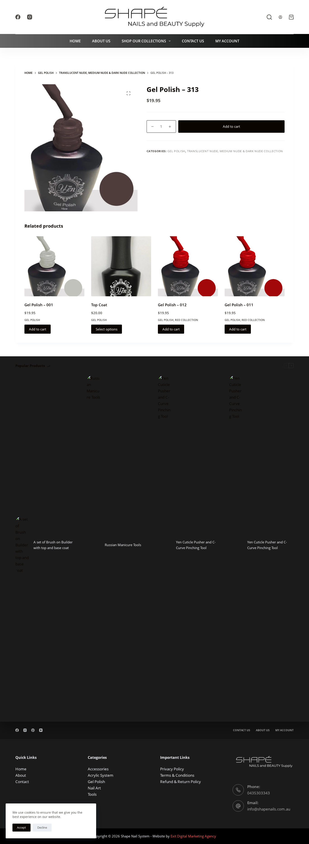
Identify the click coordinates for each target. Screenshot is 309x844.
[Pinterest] (33, 730)
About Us (101, 41)
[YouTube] (41, 730)
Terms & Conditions (177, 775)
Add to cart (231, 126)
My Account (227, 41)
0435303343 (258, 793)
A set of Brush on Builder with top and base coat (53, 545)
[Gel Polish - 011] (255, 266)
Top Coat (99, 304)
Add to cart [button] (37, 329)
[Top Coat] (121, 266)
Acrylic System (100, 775)
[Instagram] (29, 16)
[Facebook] (17, 16)
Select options (106, 329)
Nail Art (94, 788)
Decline (42, 827)
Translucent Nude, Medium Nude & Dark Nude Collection (235, 151)
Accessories (98, 769)
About (20, 775)
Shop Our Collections (144, 41)
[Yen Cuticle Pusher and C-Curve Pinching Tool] (164, 545)
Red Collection (186, 320)
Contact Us (193, 41)
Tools (92, 794)
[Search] (269, 17)
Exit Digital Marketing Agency (194, 836)
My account (284, 730)
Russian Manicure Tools (123, 545)
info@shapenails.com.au (268, 809)
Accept (21, 827)
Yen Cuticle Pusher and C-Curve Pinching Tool (196, 545)
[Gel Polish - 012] (188, 266)
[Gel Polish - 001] (54, 266)
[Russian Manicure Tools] (93, 545)
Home (75, 41)
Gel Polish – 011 (239, 304)
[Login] (280, 17)
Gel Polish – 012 (172, 304)
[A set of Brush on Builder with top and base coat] (22, 544)
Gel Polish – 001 (38, 304)
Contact (22, 781)
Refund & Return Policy (180, 781)
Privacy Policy (172, 769)
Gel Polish (176, 151)
